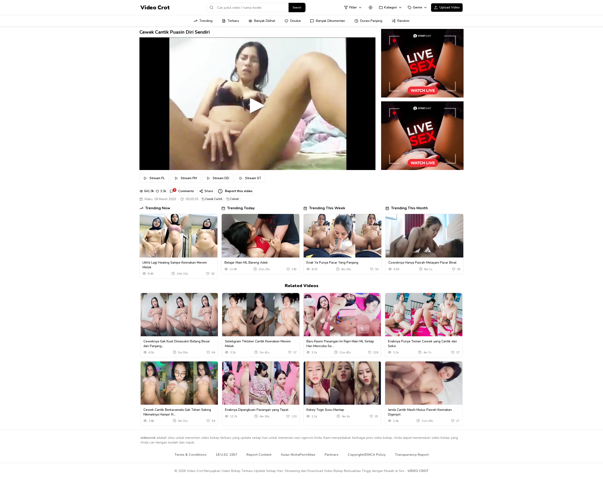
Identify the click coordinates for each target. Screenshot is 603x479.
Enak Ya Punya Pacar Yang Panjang (332, 262)
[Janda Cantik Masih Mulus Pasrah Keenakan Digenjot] (423, 383)
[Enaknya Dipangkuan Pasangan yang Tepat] (260, 383)
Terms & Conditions (190, 454)
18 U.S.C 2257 (226, 454)
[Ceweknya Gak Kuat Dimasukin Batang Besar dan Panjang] (179, 314)
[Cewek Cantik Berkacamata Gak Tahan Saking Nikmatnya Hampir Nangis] (179, 383)
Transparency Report (412, 454)
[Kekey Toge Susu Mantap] (342, 383)
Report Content (258, 454)
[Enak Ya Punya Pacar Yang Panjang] (342, 236)
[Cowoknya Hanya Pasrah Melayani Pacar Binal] (424, 236)
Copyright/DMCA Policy (367, 454)
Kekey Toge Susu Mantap (325, 410)
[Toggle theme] (370, 7)
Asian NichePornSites (298, 454)
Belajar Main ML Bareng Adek (246, 262)
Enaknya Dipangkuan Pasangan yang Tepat (256, 410)
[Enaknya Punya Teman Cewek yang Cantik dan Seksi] (423, 314)
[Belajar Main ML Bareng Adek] (260, 236)
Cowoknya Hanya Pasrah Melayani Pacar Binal (422, 262)
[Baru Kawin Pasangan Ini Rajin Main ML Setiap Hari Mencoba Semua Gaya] (342, 314)
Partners (331, 454)
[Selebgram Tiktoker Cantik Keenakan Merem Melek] (260, 314)
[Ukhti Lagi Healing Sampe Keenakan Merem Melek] (178, 236)
